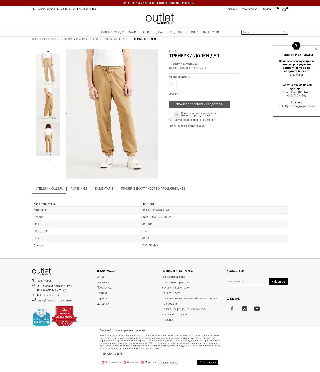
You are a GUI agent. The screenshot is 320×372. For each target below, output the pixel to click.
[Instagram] (244, 308)
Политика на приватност (177, 282)
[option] (160, 3)
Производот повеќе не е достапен (200, 104)
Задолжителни (113, 362)
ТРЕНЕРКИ (93, 39)
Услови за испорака (174, 314)
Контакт (102, 292)
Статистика (133, 362)
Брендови (103, 282)
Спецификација (49, 188)
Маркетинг (150, 362)
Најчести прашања (173, 276)
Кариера (102, 298)
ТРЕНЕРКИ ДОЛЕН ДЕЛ (115, 39)
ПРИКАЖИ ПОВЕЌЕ (111, 353)
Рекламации (169, 303)
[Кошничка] (285, 10)
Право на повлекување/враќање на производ (190, 298)
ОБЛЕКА (80, 39)
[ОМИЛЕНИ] (276, 10)
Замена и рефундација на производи (184, 309)
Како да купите (171, 292)
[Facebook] (232, 308)
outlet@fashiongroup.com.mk (297, 106)
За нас (101, 276)
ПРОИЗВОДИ (66, 39)
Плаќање (167, 319)
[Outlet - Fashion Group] (160, 18)
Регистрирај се (249, 9)
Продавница (104, 287)
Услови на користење (175, 287)
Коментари (104, 188)
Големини (79, 188)
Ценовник (103, 303)
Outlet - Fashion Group (44, 39)
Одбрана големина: (179, 77)
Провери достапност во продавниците (153, 188)
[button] (264, 32)
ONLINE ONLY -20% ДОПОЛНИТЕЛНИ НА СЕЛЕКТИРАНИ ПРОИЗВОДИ (158, 3)
